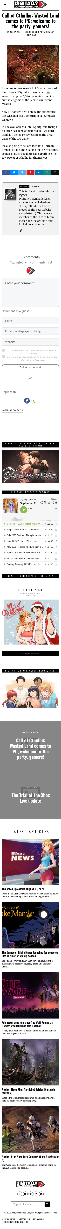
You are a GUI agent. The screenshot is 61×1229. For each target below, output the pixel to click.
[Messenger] (14, 172)
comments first (41, 262)
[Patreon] (36, 1194)
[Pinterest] (30, 172)
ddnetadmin (15, 31)
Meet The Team (25, 1219)
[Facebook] (6, 172)
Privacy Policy (38, 1219)
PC (42, 31)
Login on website (12, 410)
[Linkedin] (39, 172)
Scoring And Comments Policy (16, 1222)
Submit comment (30, 367)
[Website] (21, 230)
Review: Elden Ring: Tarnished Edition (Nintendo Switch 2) (28, 1091)
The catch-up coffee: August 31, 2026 (23, 889)
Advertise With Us (9, 1219)
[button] (47, 1204)
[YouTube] (25, 1194)
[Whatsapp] (47, 172)
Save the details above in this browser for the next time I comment (32, 352)
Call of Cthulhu (32, 31)
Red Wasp (50, 31)
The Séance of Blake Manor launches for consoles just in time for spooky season (30, 954)
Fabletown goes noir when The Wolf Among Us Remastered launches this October (27, 1024)
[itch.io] (30, 1194)
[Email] (55, 172)
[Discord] (41, 1194)
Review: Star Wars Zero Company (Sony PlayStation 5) (30, 1158)
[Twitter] (22, 172)
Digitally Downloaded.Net (47, 1212)
